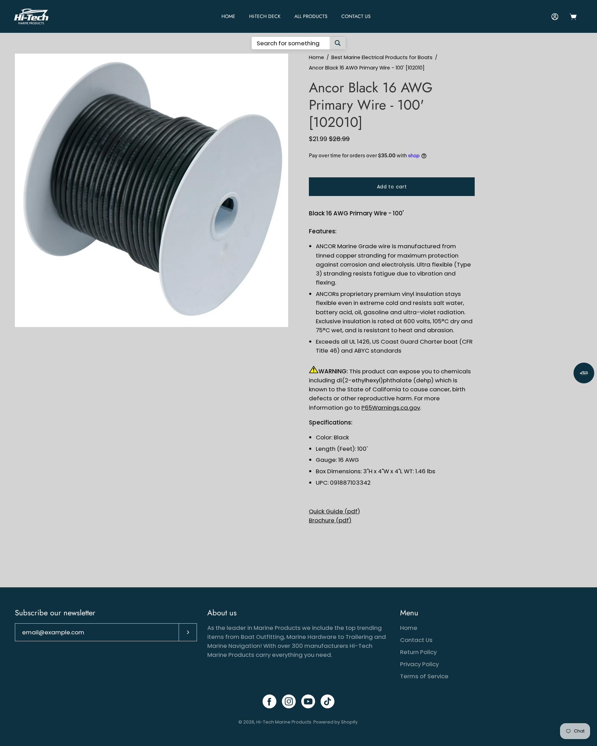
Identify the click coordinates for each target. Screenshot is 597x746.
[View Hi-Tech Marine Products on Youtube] (308, 701)
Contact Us (356, 16)
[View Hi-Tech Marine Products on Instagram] (289, 701)
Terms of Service (424, 676)
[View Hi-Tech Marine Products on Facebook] (269, 701)
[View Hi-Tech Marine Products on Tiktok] (327, 701)
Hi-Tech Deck (265, 16)
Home (316, 57)
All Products (311, 16)
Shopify (349, 722)
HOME (228, 16)
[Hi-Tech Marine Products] (31, 16)
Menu (409, 613)
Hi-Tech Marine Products (283, 722)
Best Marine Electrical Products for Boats (382, 57)
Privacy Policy (419, 664)
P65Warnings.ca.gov (390, 407)
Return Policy (418, 652)
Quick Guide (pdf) (334, 511)
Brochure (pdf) (330, 520)
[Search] (338, 43)
